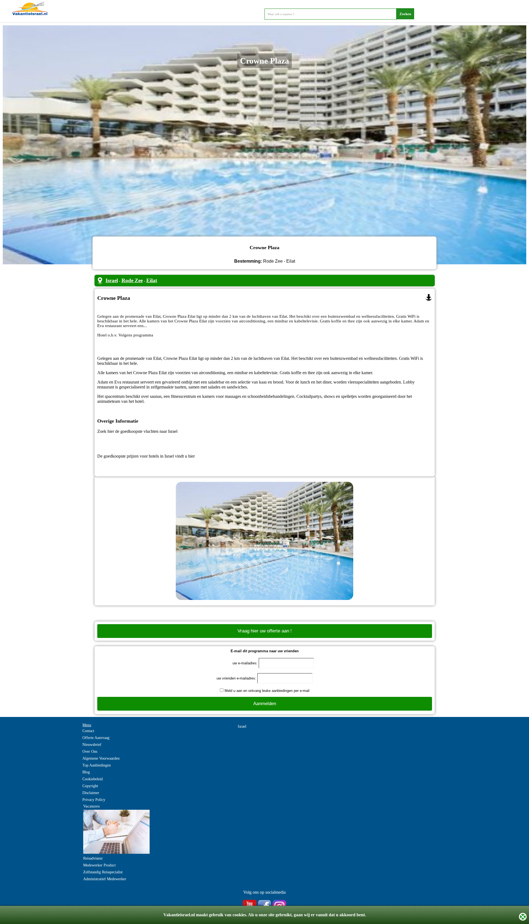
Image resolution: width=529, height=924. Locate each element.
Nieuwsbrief (91, 745)
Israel (112, 280)
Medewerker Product (99, 865)
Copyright (90, 786)
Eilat (151, 280)
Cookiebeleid (92, 779)
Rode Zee (132, 280)
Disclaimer (90, 793)
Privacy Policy (93, 800)
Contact (88, 731)
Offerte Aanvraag (95, 738)
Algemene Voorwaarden (101, 758)
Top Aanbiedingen (96, 765)
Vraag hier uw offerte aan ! (264, 631)
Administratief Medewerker (104, 879)
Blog (86, 772)
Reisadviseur (93, 858)
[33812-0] (428, 297)
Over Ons (89, 751)
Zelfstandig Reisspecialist (103, 872)
